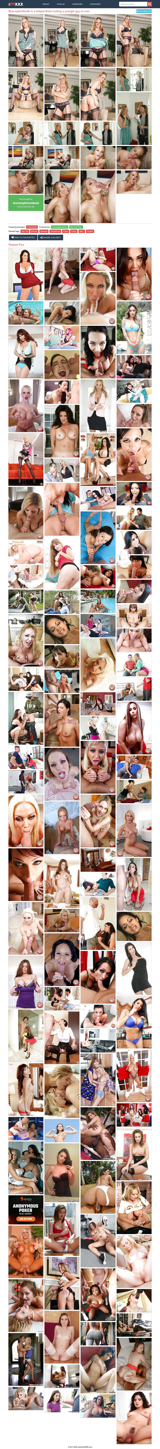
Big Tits (25, 231)
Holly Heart (32, 227)
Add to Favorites (24, 237)
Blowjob (44, 231)
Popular (61, 4)
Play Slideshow (145, 11)
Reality (90, 231)
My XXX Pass (76, 227)
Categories (95, 4)
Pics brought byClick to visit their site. (26, 203)
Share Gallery (52, 237)
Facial (73, 231)
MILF (82, 231)
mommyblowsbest (59, 227)
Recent (46, 4)
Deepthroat (55, 231)
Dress (65, 231)
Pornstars (77, 4)
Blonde (34, 231)
